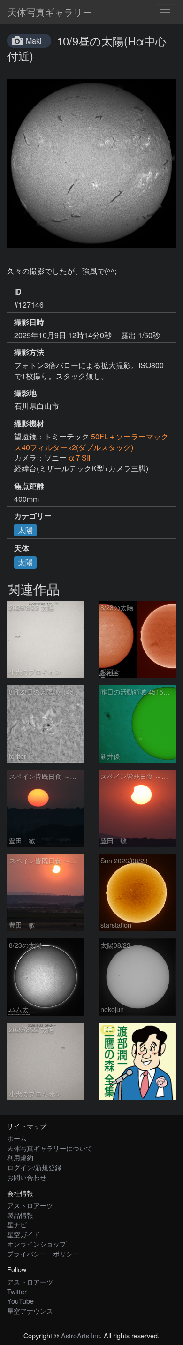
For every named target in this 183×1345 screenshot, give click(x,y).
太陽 (25, 529)
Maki (34, 40)
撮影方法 (29, 352)
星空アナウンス (30, 1310)
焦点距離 (29, 486)
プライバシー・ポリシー (43, 1253)
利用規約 (20, 1157)
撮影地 (25, 393)
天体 (21, 548)
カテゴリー (33, 516)
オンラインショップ (36, 1243)
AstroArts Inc (80, 1335)
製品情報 (20, 1215)
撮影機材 (29, 423)
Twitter (17, 1291)
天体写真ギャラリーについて (49, 1148)
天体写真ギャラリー (50, 12)
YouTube (20, 1301)
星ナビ (17, 1224)
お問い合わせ (26, 1177)
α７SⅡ (80, 457)
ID (18, 292)
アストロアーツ (30, 1205)
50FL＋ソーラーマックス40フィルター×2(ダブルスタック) (91, 442)
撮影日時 (29, 322)
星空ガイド (23, 1234)
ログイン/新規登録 (34, 1167)
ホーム (17, 1138)
